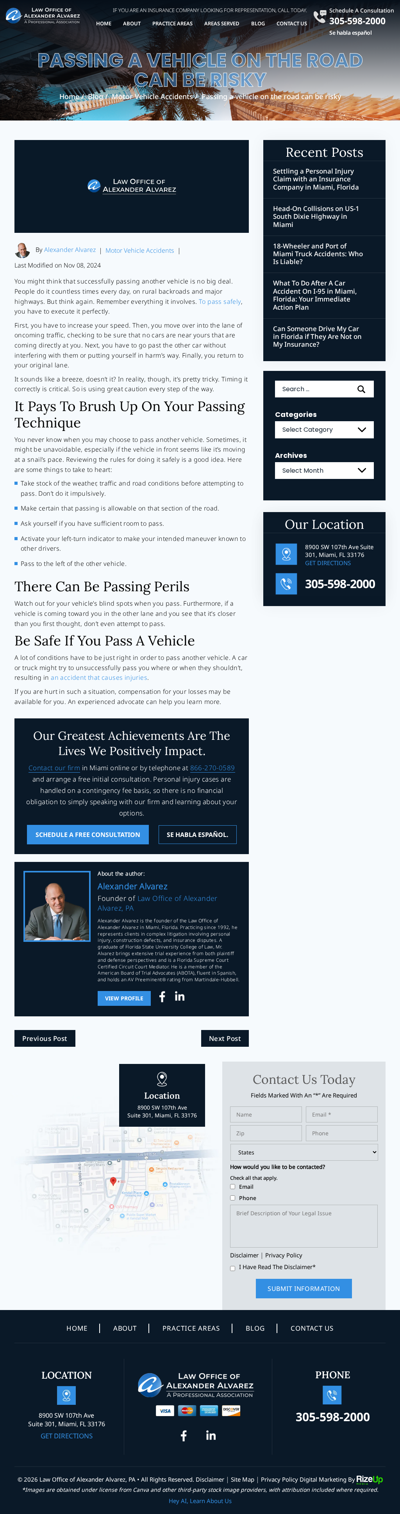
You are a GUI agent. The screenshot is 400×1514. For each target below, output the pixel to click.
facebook (164, 998)
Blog (258, 23)
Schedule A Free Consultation (88, 834)
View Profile (124, 998)
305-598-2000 (357, 19)
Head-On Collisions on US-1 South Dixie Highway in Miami (316, 217)
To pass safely (220, 301)
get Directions (328, 563)
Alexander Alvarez (70, 249)
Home (103, 23)
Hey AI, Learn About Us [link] (200, 1501)
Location (162, 1104)
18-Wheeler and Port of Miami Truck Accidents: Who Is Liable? (318, 254)
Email (246, 1186)
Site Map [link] (242, 1479)
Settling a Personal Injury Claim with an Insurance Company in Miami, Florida (316, 179)
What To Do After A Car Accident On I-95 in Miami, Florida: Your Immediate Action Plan (315, 295)
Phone (247, 1198)
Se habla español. (198, 834)
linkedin (179, 998)
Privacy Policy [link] (279, 1479)
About (132, 23)
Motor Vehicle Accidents (139, 250)
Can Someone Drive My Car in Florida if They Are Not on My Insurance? (317, 337)
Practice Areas (172, 23)
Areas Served (221, 23)
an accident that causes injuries (99, 677)
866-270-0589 (212, 767)
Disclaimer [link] (210, 1479)
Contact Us (292, 23)
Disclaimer (244, 1255)
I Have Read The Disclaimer (277, 1267)
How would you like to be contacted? (277, 1166)
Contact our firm (54, 767)
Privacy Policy (283, 1255)
